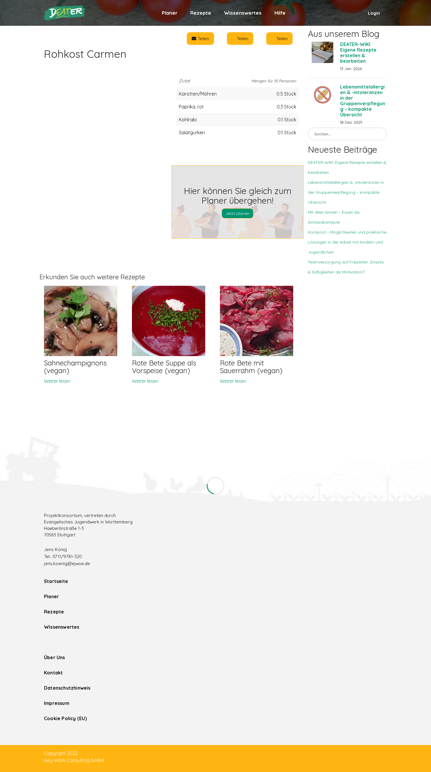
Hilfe (280, 13)
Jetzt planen (237, 213)
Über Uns (54, 657)
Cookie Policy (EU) (65, 718)
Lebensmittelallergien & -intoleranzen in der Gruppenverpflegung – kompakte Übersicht (362, 101)
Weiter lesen (57, 381)
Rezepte (200, 13)
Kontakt (53, 673)
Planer (169, 13)
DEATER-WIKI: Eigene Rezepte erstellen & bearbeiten (358, 52)
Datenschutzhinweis (67, 688)
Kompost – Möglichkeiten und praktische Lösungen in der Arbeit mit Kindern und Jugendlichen (347, 242)
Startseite (56, 581)
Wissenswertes (243, 13)
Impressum (56, 703)
